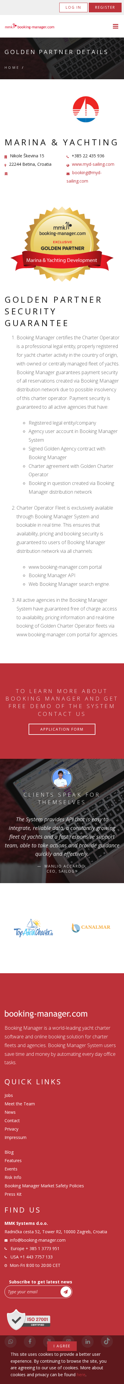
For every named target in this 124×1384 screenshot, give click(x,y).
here (81, 1374)
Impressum (15, 1137)
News (10, 1112)
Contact (12, 1120)
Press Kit (13, 1194)
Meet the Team (20, 1104)
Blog (9, 1152)
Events (11, 1169)
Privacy (11, 1129)
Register (105, 7)
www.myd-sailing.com (93, 164)
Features (13, 1160)
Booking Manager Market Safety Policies (44, 1186)
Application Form (62, 729)
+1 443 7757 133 (36, 1257)
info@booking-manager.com (38, 1240)
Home (12, 67)
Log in (73, 7)
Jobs (9, 1095)
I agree (62, 1346)
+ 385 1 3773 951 (43, 1248)
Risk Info (13, 1177)
